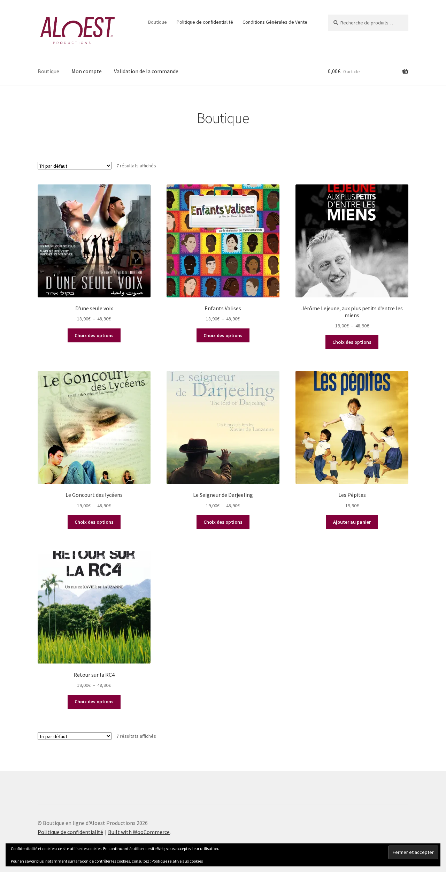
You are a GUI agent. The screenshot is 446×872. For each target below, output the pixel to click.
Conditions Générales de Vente (275, 22)
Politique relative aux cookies (177, 861)
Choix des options (94, 335)
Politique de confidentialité (205, 22)
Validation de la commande (146, 71)
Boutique (157, 22)
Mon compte (86, 71)
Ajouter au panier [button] (352, 522)
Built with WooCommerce (139, 831)
